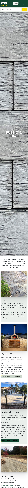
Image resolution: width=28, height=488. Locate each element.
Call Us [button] (16, 3)
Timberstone (8, 312)
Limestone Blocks (7, 486)
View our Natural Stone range (10, 440)
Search (24, 9)
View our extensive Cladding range (11, 376)
